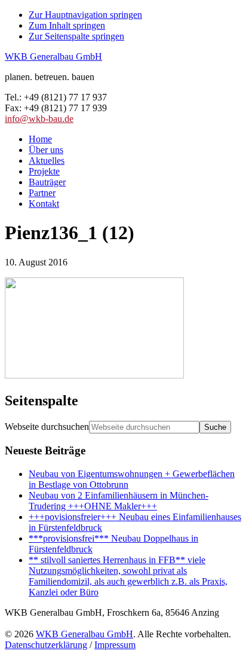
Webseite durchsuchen (47, 426)
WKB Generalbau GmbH (53, 56)
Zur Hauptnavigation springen (85, 15)
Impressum (115, 645)
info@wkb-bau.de (39, 119)
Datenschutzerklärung (46, 645)
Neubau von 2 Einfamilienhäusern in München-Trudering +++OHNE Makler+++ (118, 500)
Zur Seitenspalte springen (76, 36)
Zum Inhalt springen (67, 25)
